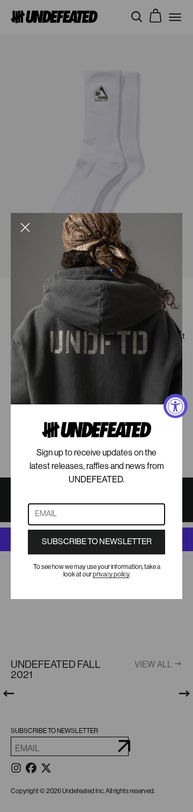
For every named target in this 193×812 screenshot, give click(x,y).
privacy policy (111, 574)
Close (25, 227)
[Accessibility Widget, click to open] (176, 406)
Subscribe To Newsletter (97, 542)
